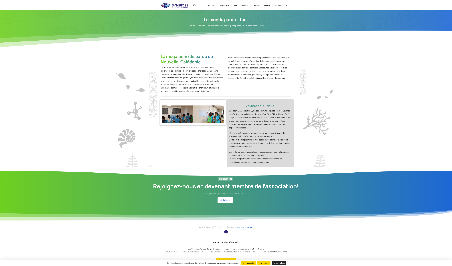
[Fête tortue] (177, 114)
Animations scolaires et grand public (224, 25)
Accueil (191, 25)
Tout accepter (248, 263)
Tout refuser (263, 263)
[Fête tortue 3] (208, 114)
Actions (201, 25)
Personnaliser (279, 263)
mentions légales (245, 227)
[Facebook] (194, 5)
